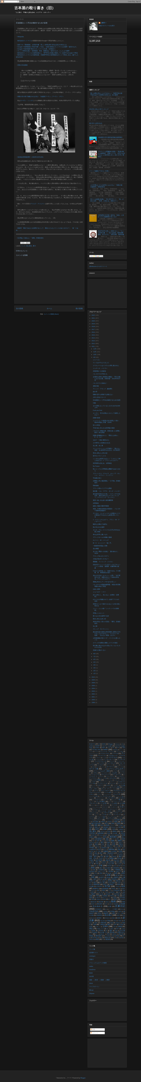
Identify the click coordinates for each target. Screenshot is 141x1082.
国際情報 (111, 849)
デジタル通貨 (107, 792)
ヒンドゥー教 (116, 800)
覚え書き (29, 246)
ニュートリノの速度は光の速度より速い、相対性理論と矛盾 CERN (106, 421)
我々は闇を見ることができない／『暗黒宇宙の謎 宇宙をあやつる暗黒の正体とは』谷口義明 (107, 94)
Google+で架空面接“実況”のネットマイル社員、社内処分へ (36, 49)
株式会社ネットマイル (24, 40)
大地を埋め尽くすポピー (101, 559)
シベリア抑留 (96, 780)
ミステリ (119, 811)
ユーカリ (97, 814)
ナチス (91, 794)
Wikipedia (20, 36)
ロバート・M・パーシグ (101, 540)
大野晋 (106, 892)
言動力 (91, 959)
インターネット (109, 759)
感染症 (114, 831)
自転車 (108, 860)
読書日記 (120, 906)
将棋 (94, 870)
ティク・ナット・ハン (109, 789)
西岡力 (105, 884)
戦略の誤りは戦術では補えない (103, 394)
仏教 (94, 924)
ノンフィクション (105, 796)
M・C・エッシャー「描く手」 (103, 543)
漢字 (121, 831)
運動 (95, 825)
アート (121, 749)
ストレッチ (121, 783)
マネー (122, 807)
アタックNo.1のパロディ (101, 556)
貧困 (115, 920)
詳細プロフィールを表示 (107, 25)
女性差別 (116, 868)
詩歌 (107, 856)
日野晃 (119, 911)
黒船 (119, 849)
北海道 (123, 928)
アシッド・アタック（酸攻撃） (103, 389)
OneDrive (92, 969)
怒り (109, 899)
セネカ (108, 785)
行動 (94, 403)
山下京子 (120, 853)
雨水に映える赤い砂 (99, 619)
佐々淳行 (98, 851)
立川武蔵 (107, 935)
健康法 (120, 840)
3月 (94, 668)
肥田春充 (107, 918)
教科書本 (113, 837)
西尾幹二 (112, 884)
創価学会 (96, 888)
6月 (94, 659)
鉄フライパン (106, 897)
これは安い (114, 773)
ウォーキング (111, 763)
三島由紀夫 (110, 853)
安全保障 (117, 820)
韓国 (108, 833)
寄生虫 (101, 835)
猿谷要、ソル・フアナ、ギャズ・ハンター (106, 491)
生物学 (119, 882)
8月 (94, 653)
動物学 (93, 904)
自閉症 (104, 862)
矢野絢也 (96, 503)
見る (113, 842)
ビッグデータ (96, 800)
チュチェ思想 (115, 787)
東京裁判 (122, 899)
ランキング (117, 814)
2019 (93, 324)
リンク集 (92, 949)
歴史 (100, 937)
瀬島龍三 (118, 881)
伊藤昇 (103, 821)
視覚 (101, 856)
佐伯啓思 (114, 851)
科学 (97, 829)
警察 (93, 840)
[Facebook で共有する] (27, 243)
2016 (93, 332)
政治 (95, 882)
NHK (109, 747)
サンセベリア (117, 774)
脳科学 (106, 913)
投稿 (93, 1029)
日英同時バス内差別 (99, 371)
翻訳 (111, 930)
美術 (113, 918)
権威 (108, 842)
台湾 (110, 890)
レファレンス (108, 820)
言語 (108, 844)
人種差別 (116, 877)
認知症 (99, 913)
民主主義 (122, 930)
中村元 (112, 896)
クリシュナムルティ (117, 769)
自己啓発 (99, 860)
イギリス (98, 757)
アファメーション (93, 753)
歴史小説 (108, 937)
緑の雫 (95, 391)
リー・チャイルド (112, 816)
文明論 (119, 926)
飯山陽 (93, 918)
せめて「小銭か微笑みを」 (101, 440)
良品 (117, 936)
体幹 (98, 890)
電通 (92, 899)
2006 (93, 685)
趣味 (95, 865)
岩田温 (123, 833)
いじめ (104, 757)
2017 (93, 329)
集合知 (109, 865)
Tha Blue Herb (96, 749)
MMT (103, 747)
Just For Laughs (107, 746)
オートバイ (110, 765)
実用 (117, 862)
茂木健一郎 (103, 932)
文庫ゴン (98, 926)
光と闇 (95, 626)
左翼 (120, 851)
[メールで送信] (21, 243)
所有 (124, 865)
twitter (105, 750)
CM (122, 744)
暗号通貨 (95, 821)
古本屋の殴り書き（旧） (35, 8)
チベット (107, 787)
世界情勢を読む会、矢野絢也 (102, 463)
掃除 (119, 888)
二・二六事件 (113, 909)
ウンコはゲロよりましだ (101, 362)
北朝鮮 (93, 930)
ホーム (49, 308)
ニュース (116, 794)
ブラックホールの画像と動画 (102, 537)
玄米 (102, 844)
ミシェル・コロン (106, 811)
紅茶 (98, 847)
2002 (93, 694)
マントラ (95, 811)
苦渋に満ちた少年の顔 (100, 453)
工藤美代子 (109, 846)
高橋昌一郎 (112, 847)
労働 (115, 937)
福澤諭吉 (117, 922)
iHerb (91, 983)
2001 (93, 697)
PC (113, 747)
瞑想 (97, 939)
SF (118, 747)
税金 (118, 884)
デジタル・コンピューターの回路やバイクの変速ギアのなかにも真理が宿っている (106, 515)
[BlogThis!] (23, 243)
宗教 (100, 866)
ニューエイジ (107, 794)
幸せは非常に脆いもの (100, 534)
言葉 (113, 844)
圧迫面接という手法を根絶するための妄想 (106, 400)
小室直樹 (101, 870)
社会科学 (103, 863)
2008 (93, 683)
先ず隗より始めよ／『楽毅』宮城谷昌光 (30, 238)
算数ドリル (114, 855)
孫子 (123, 888)
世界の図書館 (102, 881)
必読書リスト (93, 952)
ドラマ (121, 792)
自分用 (91, 976)
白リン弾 (120, 913)
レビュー (99, 820)
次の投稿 (19, 308)
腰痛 (124, 849)
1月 (94, 673)
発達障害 (99, 915)
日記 (122, 909)
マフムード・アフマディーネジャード (105, 809)
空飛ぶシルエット (98, 613)
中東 (117, 896)
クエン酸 (104, 769)
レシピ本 (91, 820)
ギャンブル (120, 767)
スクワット (113, 781)
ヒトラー (107, 800)
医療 (112, 823)
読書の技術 (96, 418)
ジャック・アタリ (119, 780)
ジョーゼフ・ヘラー (99, 592)
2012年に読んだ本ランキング (98, 109)
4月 (94, 665)
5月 (94, 662)
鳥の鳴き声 (97, 897)
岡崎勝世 (106, 827)
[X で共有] (25, 243)
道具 (106, 904)
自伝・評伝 (94, 862)
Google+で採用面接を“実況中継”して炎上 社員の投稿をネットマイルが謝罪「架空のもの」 (47, 47)
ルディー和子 (101, 818)
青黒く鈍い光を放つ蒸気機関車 (103, 500)
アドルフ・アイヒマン (37, 204)
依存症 (109, 821)
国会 (105, 849)
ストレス (113, 783)
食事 (115, 873)
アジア (96, 751)
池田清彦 (117, 894)
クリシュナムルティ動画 (102, 771)
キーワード (110, 767)
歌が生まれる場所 (98, 527)
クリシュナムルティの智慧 (98, 963)
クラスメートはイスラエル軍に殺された (106, 365)
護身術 (97, 846)
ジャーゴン (96, 360)
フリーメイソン (118, 801)
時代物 (119, 858)
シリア (93, 782)
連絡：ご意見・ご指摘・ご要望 (99, 980)
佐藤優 (105, 851)
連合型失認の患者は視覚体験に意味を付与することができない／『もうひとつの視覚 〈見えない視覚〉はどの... (106, 633)
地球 (119, 892)
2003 (93, 691)
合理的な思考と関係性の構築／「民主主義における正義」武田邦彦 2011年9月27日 (106, 378)
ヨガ (109, 814)
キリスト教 (93, 769)
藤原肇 (101, 902)
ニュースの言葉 (93, 796)
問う (97, 934)
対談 (103, 890)
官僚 (108, 831)
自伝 (124, 860)
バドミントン (100, 798)
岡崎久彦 (97, 827)
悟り (90, 846)
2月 (94, 670)
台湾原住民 (116, 890)
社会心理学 (111, 864)
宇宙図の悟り (97, 478)
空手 (113, 839)
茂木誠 (112, 932)
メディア (106, 813)
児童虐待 (100, 858)
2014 (93, 338)
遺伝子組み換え (96, 823)
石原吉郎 (99, 886)
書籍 (93, 868)
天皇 (114, 897)
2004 (93, 688)
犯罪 (124, 915)
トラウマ (115, 792)
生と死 (102, 882)
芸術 (98, 840)
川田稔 (117, 886)
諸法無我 (108, 868)
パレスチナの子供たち (100, 374)
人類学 (94, 879)
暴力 (34, 246)
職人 (111, 873)
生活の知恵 (111, 882)
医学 (106, 823)
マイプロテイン (94, 986)
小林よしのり (101, 871)
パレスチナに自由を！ (100, 383)
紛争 (115, 924)
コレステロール (105, 773)
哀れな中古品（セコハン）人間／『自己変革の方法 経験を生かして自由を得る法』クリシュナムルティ (106, 577)
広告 (116, 846)
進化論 (108, 877)
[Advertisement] (107, 61)
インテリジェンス (100, 761)
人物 (123, 877)
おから (116, 765)
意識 (115, 821)
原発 (96, 844)
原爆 (90, 844)
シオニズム (112, 778)
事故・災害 (92, 858)
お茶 (93, 767)
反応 (118, 915)
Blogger (110, 744)
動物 (123, 902)
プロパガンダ (93, 803)
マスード (105, 807)
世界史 (110, 881)
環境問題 (92, 833)
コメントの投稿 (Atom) (51, 314)
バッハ (91, 798)
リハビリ (121, 816)
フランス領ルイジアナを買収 (102, 488)
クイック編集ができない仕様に (99, 171)
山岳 (90, 855)
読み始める (98, 906)
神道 (124, 875)
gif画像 (91, 746)
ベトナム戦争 (113, 803)
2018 (93, 326)
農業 (113, 913)
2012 (93, 343)
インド (112, 761)
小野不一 (104, 23)
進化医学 (101, 877)
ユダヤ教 (103, 814)
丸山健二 (115, 833)
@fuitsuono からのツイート (98, 266)
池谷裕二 (108, 894)
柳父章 (121, 934)
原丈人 (121, 842)
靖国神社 (114, 934)
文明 (114, 926)
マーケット (105, 805)
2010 (93, 677)
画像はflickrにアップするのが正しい (104, 582)
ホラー (98, 805)
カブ (98, 767)
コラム (95, 773)
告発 (99, 849)
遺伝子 (123, 821)
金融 (107, 839)
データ (96, 790)
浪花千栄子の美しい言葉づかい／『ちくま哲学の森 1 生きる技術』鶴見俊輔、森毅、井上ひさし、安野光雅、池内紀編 (111, 232)
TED (123, 747)
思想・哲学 (93, 856)
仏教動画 (102, 924)
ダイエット (94, 787)
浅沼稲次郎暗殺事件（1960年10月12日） (30, 157)
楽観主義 (96, 386)
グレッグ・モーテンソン (101, 629)
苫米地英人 (98, 909)
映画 (102, 825)
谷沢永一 (113, 892)
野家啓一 (102, 934)
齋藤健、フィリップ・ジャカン (103, 561)
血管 (107, 840)
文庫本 (105, 926)
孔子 (102, 846)
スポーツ (100, 785)
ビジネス (122, 798)
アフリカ (115, 753)
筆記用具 (102, 920)
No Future (96, 466)
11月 (95, 352)
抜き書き (108, 915)
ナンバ (99, 794)
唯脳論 (91, 936)
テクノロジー (105, 790)
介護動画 (120, 829)
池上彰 (101, 894)
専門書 (107, 886)
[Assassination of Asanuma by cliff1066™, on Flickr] (49, 153)
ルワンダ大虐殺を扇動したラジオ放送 (105, 643)
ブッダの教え (100, 801)
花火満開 (96, 548)
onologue (92, 956)
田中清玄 (122, 897)
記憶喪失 (112, 835)
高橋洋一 (119, 847)
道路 (110, 904)
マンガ (123, 809)
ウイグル (101, 763)
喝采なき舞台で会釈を (100, 524)
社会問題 (119, 863)
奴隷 (104, 899)
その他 (123, 785)
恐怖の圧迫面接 (22, 65)
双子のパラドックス (99, 456)
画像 (105, 829)
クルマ (115, 771)
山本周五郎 (106, 855)
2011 (93, 346)
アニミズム (119, 751)
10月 (95, 354)
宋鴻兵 (114, 888)
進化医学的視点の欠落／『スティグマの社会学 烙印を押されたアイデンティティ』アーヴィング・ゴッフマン (106, 495)
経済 (123, 839)
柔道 (115, 865)
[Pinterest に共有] (29, 243)
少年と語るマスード (99, 397)
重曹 (119, 865)
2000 (93, 700)
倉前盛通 (105, 888)
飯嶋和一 (100, 918)
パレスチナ (111, 798)
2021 (93, 318)
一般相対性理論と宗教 (100, 546)
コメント (95, 1033)
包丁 (108, 928)
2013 (93, 341)
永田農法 (120, 825)
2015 (93, 335)
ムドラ (100, 812)
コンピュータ (95, 774)
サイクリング (106, 774)
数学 (106, 879)
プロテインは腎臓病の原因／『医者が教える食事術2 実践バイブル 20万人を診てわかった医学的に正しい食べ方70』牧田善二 (111, 154)
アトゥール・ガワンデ (107, 751)
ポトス (93, 805)
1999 (93, 702)
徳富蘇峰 (116, 904)
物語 (108, 924)
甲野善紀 (92, 848)
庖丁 (112, 928)
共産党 (99, 837)
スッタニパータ (102, 783)
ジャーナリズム (108, 780)
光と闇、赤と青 (98, 445)
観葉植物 (101, 833)
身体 (93, 877)
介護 (113, 829)
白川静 (91, 915)
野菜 (108, 934)
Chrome (117, 744)
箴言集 (107, 939)
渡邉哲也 (98, 899)
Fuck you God (97, 410)
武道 (111, 923)
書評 (101, 868)
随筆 (101, 879)
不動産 (120, 920)
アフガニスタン (105, 753)
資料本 (114, 856)
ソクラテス (116, 785)
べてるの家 (103, 803)
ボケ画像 (122, 803)
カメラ (103, 767)
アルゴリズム (102, 755)
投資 (115, 899)
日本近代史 (93, 911)
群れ (118, 839)
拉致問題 (121, 937)
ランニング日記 (101, 816)
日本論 (112, 911)
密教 (116, 930)
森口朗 (118, 875)
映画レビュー (110, 825)
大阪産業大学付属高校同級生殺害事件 (110, 137)
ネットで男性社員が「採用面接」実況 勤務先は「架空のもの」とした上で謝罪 (43, 51)
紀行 (106, 835)
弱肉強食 (96, 485)
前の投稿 (79, 308)
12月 (95, 349)
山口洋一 (97, 855)
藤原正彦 (94, 902)
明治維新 (95, 932)
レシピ (119, 818)
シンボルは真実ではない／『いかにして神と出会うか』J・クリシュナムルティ (106, 459)
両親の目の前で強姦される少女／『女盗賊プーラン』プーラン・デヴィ (40, 96)
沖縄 (119, 827)
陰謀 (118, 823)
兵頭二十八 (100, 928)
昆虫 (92, 851)
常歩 (95, 873)
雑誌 (96, 853)
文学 (90, 926)
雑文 (101, 853)
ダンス (101, 787)
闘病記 (107, 901)
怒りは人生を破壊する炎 (101, 616)
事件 (120, 856)
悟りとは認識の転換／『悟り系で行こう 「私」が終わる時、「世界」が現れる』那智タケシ (107, 200)
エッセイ (100, 765)
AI (99, 744)
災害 (90, 853)
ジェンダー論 (103, 778)
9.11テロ (92, 744)
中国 (97, 896)
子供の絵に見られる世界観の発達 (104, 428)
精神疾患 (96, 884)
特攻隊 (123, 904)
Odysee (91, 993)
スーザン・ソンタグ (26, 100)
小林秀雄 (110, 871)
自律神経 (111, 862)
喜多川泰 (94, 835)
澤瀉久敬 (91, 939)
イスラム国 (99, 759)
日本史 (105, 911)
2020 (93, 321)
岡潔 (90, 827)
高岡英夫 (104, 848)
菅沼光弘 (114, 879)
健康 (112, 840)
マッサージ (113, 807)
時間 (106, 858)
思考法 (121, 855)
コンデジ (122, 773)
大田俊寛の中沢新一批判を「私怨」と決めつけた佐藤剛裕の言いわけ (111, 216)
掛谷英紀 (103, 831)
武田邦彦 (104, 923)
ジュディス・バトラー (100, 368)
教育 (104, 837)
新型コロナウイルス (98, 875)
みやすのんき (92, 812)
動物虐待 (99, 904)
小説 (108, 870)
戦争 (123, 886)
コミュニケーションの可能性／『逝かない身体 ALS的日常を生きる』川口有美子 (106, 449)
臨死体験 (94, 937)
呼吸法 (121, 844)
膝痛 (118, 918)
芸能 (103, 840)
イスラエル (112, 757)
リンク (23, 246)
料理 (113, 935)
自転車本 (116, 860)
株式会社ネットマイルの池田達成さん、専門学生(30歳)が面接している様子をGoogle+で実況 (47, 53)
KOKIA (97, 747)
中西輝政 (105, 896)
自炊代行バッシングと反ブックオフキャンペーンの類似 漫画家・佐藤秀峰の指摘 (106, 566)
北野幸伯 (100, 930)
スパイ (93, 785)
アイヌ (91, 751)
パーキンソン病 (119, 796)
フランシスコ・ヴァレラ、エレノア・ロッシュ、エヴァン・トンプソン (106, 474)
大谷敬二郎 (99, 892)
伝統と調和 (96, 589)
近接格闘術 (98, 839)
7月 (94, 656)
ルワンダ (111, 818)
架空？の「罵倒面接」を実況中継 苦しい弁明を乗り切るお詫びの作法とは (42, 45)
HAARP (97, 746)
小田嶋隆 (117, 870)
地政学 (93, 894)
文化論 (121, 924)
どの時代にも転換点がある (101, 443)
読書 (109, 906)
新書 (108, 875)
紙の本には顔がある (95, 123)
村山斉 (93, 890)
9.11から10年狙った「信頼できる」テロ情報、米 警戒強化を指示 (106, 571)
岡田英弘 (113, 827)
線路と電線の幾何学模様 (101, 506)
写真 (97, 864)
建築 (97, 842)
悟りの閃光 (96, 425)
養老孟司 (99, 936)
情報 (100, 873)
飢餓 (118, 835)
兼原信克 (91, 842)
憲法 (102, 842)
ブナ (110, 801)
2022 (93, 315)
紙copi (91, 990)
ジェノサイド (110, 776)
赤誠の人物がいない (99, 650)
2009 (93, 680)
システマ (122, 778)
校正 (121, 846)
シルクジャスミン (103, 781)
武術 (96, 923)
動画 (113, 901)
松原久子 (118, 871)
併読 (91, 929)
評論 (108, 920)
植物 (106, 873)
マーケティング (116, 805)
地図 (124, 892)
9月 (94, 357)
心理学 (123, 873)
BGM (103, 744)
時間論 (111, 858)
